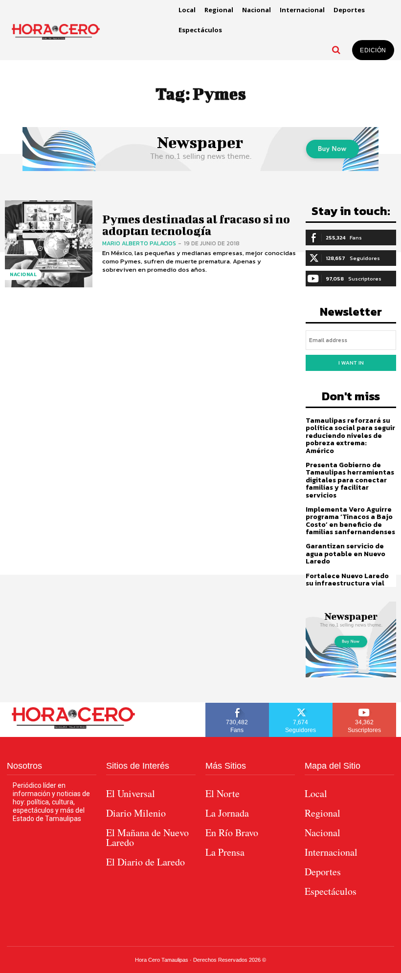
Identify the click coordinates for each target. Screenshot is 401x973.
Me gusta (237, 706)
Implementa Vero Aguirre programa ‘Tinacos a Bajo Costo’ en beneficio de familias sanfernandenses (350, 520)
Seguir (301, 706)
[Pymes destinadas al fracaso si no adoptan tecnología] (48, 244)
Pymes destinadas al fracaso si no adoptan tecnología (196, 224)
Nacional (23, 274)
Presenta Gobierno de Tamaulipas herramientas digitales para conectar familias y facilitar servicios (350, 480)
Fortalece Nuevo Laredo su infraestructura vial (347, 579)
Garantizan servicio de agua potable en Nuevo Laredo (345, 553)
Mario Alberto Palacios (139, 243)
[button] (336, 49)
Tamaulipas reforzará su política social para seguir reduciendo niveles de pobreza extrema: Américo (350, 435)
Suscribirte (364, 706)
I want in (351, 363)
